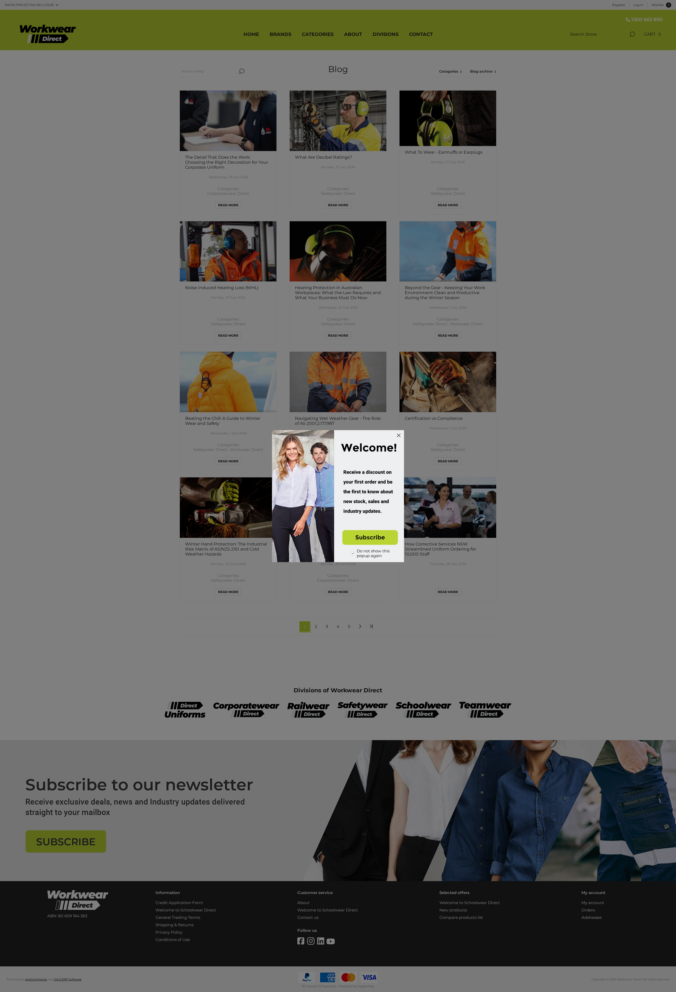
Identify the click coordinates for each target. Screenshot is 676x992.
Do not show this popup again (373, 553)
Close (398, 435)
